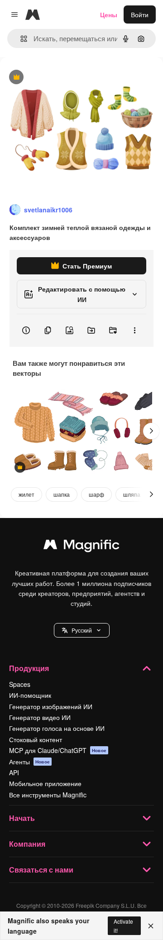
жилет (26, 494)
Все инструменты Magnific (47, 794)
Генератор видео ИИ (40, 717)
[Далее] (151, 431)
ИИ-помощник (30, 695)
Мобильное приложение (45, 783)
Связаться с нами (41, 869)
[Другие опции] (134, 330)
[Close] (150, 926)
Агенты (29, 761)
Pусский (82, 630)
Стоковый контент (35, 739)
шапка (61, 494)
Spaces (19, 684)
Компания (27, 844)
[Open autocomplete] (20, 38)
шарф (96, 494)
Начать (22, 818)
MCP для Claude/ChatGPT (57, 750)
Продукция (29, 668)
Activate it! (123, 925)
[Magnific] (81, 546)
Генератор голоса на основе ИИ (57, 728)
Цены (108, 14)
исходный (60, 77)
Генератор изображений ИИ (50, 706)
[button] (82, 630)
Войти (140, 14)
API (14, 772)
